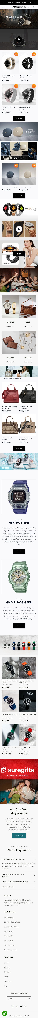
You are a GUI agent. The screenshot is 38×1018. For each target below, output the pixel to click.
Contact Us (7, 972)
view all (9, 326)
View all (19, 118)
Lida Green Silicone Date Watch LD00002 (10, 748)
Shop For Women (9, 945)
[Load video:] (19, 39)
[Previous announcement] (4, 2)
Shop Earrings (8, 931)
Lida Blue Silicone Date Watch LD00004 (10, 715)
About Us (7, 967)
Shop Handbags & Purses (12, 922)
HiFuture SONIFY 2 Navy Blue (10, 187)
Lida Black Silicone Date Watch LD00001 (27, 715)
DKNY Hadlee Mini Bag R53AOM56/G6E (25, 438)
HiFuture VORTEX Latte (8, 76)
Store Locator (8, 981)
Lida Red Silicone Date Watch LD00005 (27, 748)
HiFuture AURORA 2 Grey (26, 107)
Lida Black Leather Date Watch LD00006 (10, 681)
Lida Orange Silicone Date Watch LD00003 (26, 681)
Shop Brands (8, 936)
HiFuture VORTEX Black (25, 76)
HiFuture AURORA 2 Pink (8, 107)
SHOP (19, 254)
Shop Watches (8, 917)
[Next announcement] (34, 2)
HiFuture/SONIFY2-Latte (26, 187)
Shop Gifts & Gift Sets (11, 927)
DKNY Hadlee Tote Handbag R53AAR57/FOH (9, 407)
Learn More (19, 836)
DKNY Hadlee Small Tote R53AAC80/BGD (26, 407)
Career (6, 976)
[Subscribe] (29, 998)
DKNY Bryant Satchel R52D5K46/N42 (7, 438)
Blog (5, 986)
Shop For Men (8, 940)
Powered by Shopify (24, 1015)
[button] (4, 7)
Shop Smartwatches (10, 950)
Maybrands (16, 1015)
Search (6, 963)
